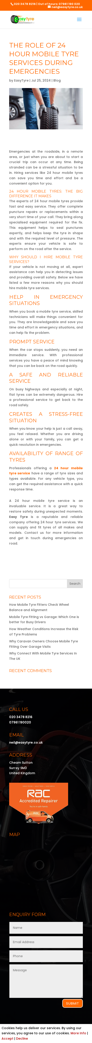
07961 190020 (20, 722)
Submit (72, 1003)
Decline (22, 1038)
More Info (78, 1033)
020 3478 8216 (25, 4)
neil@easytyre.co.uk (26, 742)
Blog (57, 80)
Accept (7, 1038)
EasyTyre (21, 80)
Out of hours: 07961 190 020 (59, 4)
